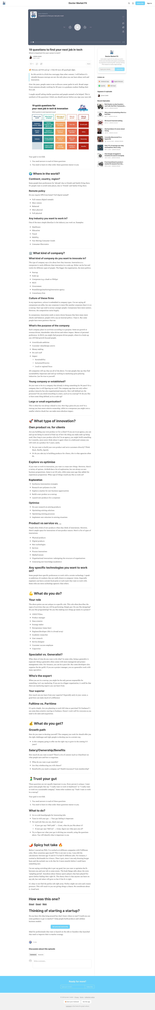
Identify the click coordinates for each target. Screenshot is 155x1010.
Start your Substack (73, 1002)
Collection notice (90, 997)
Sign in (149, 3)
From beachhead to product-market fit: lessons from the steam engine (114, 163)
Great (31, 904)
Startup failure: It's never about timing (115, 130)
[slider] (77, 42)
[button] (64, 27)
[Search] (129, 3)
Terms (82, 997)
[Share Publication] (133, 3)
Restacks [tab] (40, 954)
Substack (68, 1006)
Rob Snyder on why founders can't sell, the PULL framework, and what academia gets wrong (115, 105)
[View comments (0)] (123, 23)
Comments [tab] (33, 954)
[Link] (26, 173)
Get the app (86, 1002)
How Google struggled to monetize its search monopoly (114, 154)
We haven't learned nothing (113, 121)
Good (38, 904)
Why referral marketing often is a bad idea (115, 113)
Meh (45, 904)
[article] (112, 106)
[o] (100, 106)
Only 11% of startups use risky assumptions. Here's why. (114, 146)
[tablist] (36, 954)
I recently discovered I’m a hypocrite (113, 138)
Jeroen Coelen (37, 56)
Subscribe (140, 3)
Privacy (77, 997)
